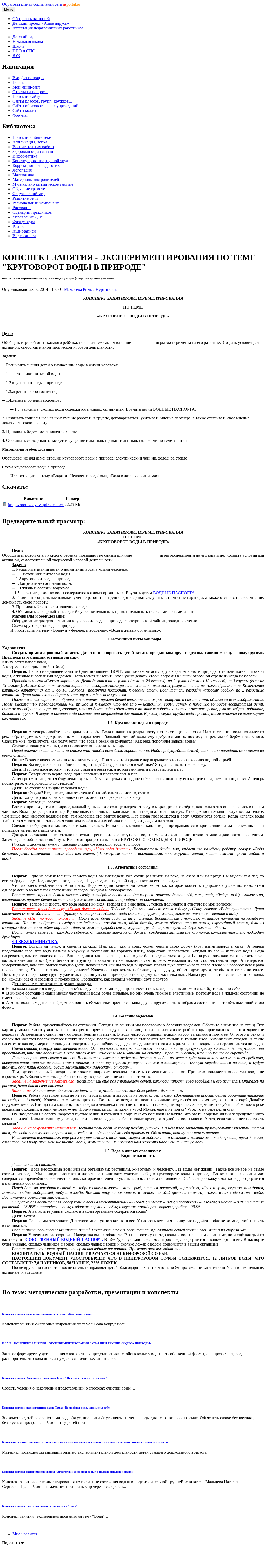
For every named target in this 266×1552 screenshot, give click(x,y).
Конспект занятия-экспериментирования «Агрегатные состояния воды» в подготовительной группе (67, 1471)
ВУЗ (16, 55)
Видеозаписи (24, 236)
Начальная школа (27, 41)
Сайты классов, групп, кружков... (42, 101)
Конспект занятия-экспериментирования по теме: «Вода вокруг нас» (47, 1313)
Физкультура (23, 221)
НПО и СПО (23, 51)
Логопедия (22, 170)
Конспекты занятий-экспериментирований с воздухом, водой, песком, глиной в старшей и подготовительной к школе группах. (85, 1441)
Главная (19, 82)
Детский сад (23, 37)
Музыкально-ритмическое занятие (42, 184)
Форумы (20, 115)
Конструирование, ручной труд (40, 161)
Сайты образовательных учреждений (45, 106)
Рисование (21, 207)
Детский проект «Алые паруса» (40, 23)
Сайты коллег (24, 110)
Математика (23, 175)
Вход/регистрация (28, 78)
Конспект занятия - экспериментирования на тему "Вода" (40, 1505)
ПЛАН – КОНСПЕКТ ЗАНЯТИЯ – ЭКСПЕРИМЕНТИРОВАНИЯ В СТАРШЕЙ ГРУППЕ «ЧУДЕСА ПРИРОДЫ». (77, 1343)
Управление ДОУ (27, 217)
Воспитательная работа (33, 146)
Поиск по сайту (26, 96)
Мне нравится (24, 1534)
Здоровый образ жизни (32, 151)
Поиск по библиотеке (31, 137)
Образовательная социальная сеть (41, 4)
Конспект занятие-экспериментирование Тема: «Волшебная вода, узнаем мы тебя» (56, 1407)
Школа (18, 46)
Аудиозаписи (24, 231)
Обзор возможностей (31, 18)
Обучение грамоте (28, 189)
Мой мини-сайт (26, 87)
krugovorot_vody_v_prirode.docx (36, 504)
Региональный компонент (35, 203)
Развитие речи (25, 198)
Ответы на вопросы (30, 92)
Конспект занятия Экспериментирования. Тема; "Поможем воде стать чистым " (55, 1377)
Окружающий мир (28, 193)
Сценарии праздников (32, 212)
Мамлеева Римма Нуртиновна (91, 289)
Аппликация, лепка (29, 142)
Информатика (24, 156)
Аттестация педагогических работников (48, 28)
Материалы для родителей (35, 179)
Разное (18, 226)
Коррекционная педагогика (36, 165)
